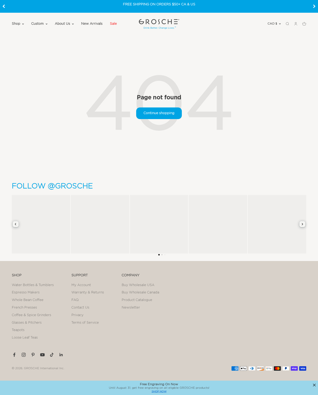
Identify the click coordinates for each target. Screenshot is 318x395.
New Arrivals (92, 23)
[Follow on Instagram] (23, 354)
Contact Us (80, 307)
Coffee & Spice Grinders (31, 315)
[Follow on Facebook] (14, 354)
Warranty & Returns (87, 292)
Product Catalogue (137, 300)
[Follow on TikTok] (51, 354)
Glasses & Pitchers (27, 322)
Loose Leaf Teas (25, 337)
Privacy (77, 315)
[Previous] (4, 6)
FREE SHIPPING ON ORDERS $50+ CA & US (159, 4)
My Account (81, 285)
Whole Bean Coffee (27, 300)
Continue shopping (159, 113)
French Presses (24, 307)
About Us (62, 23)
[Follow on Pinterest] (33, 354)
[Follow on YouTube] (42, 354)
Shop (16, 23)
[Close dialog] (314, 385)
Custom (37, 23)
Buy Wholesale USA (138, 285)
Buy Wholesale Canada (140, 292)
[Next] (314, 6)
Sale (113, 23)
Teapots (18, 330)
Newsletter (131, 307)
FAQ (75, 300)
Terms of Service (85, 322)
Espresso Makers (26, 292)
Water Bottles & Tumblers (33, 285)
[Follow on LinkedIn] (61, 354)
